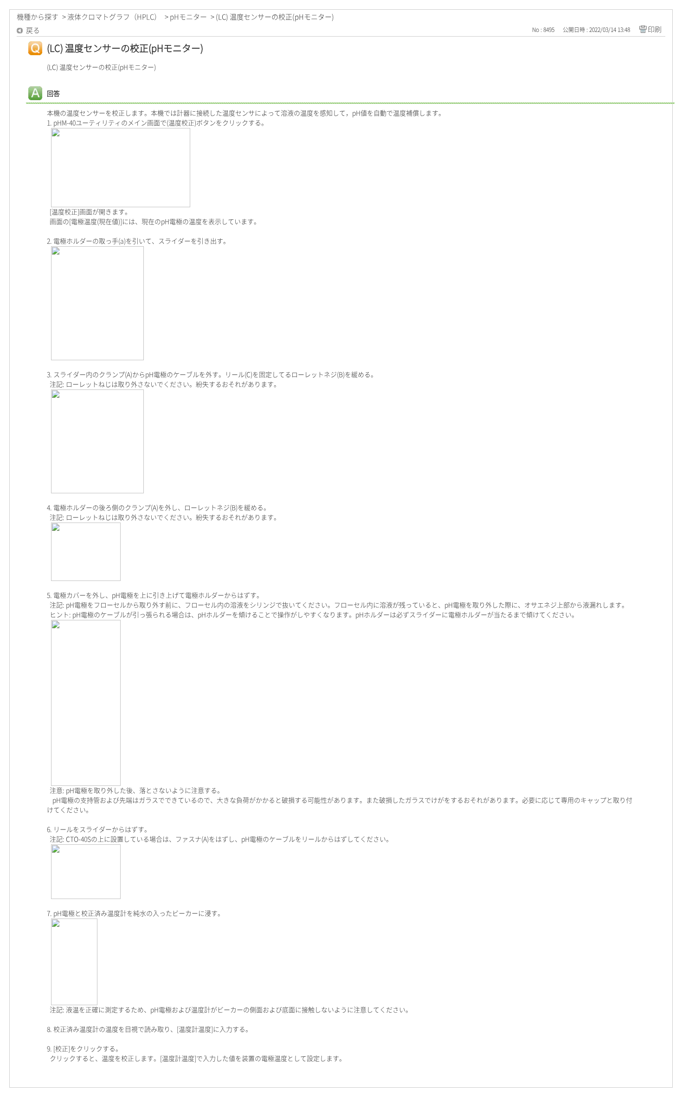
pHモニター (188, 16)
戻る (33, 30)
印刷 (655, 29)
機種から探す (37, 16)
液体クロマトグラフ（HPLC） (114, 16)
